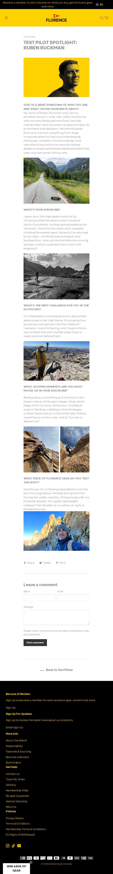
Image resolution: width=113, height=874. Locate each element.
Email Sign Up (14, 727)
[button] (16, 868)
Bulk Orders (13, 762)
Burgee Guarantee (17, 796)
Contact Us (12, 774)
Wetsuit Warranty (17, 801)
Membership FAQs (17, 790)
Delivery (11, 785)
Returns (11, 806)
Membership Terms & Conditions (26, 829)
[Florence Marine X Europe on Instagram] (7, 846)
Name (27, 591)
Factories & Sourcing (18, 751)
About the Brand (16, 740)
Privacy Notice (15, 818)
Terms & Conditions (18, 823)
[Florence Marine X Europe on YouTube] (19, 846)
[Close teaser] (30, 862)
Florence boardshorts (62, 489)
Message (28, 607)
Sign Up (11, 707)
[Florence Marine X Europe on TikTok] (13, 846)
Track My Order (15, 779)
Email (60, 591)
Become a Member (17, 757)
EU (101, 4)
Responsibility (14, 746)
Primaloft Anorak (35, 501)
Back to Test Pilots (59, 670)
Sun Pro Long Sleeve (37, 493)
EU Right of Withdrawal (20, 834)
